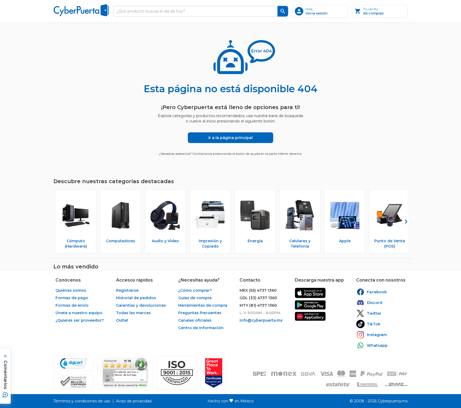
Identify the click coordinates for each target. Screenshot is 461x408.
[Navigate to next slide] (404, 222)
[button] (177, 373)
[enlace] (310, 293)
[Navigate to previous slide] (57, 222)
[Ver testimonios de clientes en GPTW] (213, 373)
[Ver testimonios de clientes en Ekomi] (125, 373)
